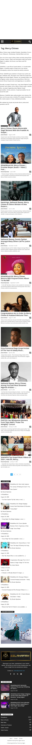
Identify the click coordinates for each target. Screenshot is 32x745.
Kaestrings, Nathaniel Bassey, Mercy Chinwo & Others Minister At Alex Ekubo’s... (15, 204)
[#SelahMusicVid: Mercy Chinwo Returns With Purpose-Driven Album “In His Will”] (16, 265)
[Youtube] (21, 674)
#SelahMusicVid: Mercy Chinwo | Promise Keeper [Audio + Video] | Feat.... (14, 167)
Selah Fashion (4, 730)
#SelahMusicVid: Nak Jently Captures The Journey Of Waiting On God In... (20, 686)
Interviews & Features (5, 455)
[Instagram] (14, 674)
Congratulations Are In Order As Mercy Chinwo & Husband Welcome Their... (16, 314)
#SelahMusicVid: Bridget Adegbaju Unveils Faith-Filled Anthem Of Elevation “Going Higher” (21, 695)
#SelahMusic (3, 162)
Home (2, 45)
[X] (18, 674)
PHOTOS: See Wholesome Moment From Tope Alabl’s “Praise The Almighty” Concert (14, 422)
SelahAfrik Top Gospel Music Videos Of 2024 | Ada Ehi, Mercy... (16, 458)
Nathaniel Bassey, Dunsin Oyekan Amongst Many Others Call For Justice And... (15, 241)
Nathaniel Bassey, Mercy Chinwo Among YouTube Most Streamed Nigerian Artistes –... (13, 385)
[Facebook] (11, 674)
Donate (20, 738)
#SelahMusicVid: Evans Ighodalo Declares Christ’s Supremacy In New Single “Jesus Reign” (20, 704)
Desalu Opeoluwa (5, 171)
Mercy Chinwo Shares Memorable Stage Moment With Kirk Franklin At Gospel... (15, 130)
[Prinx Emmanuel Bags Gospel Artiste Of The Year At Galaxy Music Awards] (16, 337)
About (11, 738)
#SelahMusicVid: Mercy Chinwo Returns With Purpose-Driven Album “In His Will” (15, 278)
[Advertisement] (16, 3)
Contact (15, 738)
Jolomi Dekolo (4, 134)
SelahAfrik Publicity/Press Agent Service (16, 740)
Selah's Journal (4, 727)
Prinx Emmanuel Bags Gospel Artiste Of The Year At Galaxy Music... (15, 349)
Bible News (3, 722)
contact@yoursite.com (19, 670)
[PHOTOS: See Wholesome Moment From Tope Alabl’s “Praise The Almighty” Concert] (16, 409)
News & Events (4, 126)
